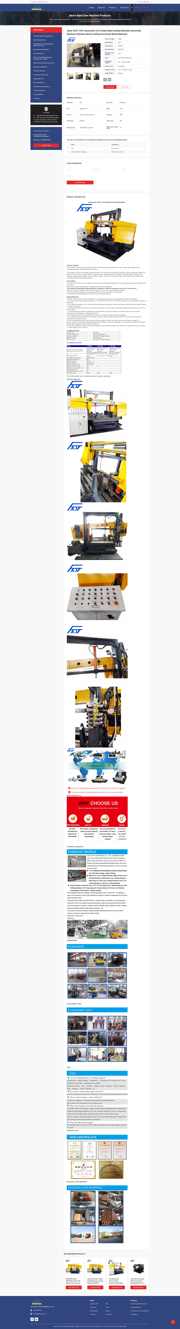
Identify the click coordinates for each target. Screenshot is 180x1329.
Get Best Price (110, 87)
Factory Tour (93, 1307)
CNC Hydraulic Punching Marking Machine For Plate (43, 44)
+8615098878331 (45, 140)
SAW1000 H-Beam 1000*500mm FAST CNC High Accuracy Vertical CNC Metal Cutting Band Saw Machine (73, 1281)
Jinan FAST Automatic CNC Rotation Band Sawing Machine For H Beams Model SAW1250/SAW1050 (137, 1281)
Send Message (80, 182)
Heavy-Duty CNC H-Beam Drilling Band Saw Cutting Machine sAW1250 (95, 1281)
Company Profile (94, 1303)
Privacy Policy (109, 1314)
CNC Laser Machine (39, 71)
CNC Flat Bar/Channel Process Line (43, 63)
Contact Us (93, 1314)
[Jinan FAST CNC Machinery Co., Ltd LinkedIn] (141, 2)
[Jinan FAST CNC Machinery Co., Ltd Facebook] (138, 2)
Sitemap (108, 1311)
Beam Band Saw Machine (62, 19)
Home (51, 19)
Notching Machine (38, 82)
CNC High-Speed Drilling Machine (43, 36)
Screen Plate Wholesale (40, 75)
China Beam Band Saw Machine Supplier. (64, 1326)
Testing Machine (38, 94)
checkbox (68, 148)
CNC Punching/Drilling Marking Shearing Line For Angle (42, 58)
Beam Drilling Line (38, 53)
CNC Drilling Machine (39, 40)
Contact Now (46, 145)
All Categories (134, 1314)
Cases (107, 1307)
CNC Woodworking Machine (41, 86)
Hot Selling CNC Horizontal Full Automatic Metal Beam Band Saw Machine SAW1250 (116, 1281)
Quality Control (94, 1311)
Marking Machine (38, 78)
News (107, 1303)
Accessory (36, 98)
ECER (124, 1326)
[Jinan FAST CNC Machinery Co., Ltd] (36, 7)
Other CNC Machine (39, 90)
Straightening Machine (40, 67)
